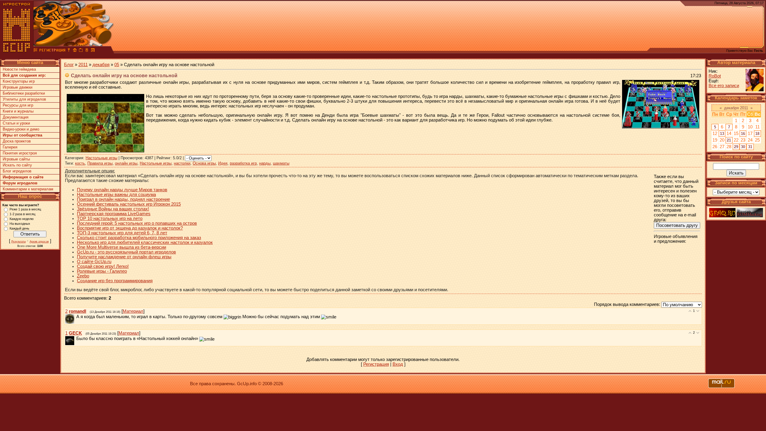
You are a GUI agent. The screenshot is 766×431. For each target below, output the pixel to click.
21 (729, 140)
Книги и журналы (18, 111)
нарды (264, 163)
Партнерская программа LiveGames (114, 213)
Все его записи (724, 85)
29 (736, 147)
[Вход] (69, 50)
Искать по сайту (17, 165)
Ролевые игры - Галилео (102, 271)
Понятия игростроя (20, 153)
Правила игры (100, 163)
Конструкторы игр (19, 81)
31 (750, 147)
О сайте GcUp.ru (94, 261)
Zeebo (83, 276)
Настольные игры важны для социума (116, 194)
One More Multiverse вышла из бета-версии (121, 247)
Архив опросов (39, 241)
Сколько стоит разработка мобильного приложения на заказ (139, 237)
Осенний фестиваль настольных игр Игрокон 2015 (129, 204)
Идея (222, 163)
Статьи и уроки (16, 123)
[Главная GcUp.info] (17, 50)
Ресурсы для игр (18, 105)
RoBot (715, 76)
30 (743, 147)
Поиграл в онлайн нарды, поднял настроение (123, 199)
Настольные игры (101, 158)
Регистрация (376, 364)
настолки (182, 163)
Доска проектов (17, 141)
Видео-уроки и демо (21, 129)
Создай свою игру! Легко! (103, 266)
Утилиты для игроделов (24, 99)
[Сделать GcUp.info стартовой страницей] (75, 50)
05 (116, 64)
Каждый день (19, 228)
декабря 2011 (736, 108)
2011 (83, 64)
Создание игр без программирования (115, 280)
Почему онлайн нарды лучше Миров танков (122, 189)
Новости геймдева (19, 69)
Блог (69, 64)
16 (743, 133)
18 (757, 133)
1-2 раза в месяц (22, 214)
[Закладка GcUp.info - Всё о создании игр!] (81, 50)
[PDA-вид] (87, 50)
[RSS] (93, 50)
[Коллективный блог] (36, 50)
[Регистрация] (52, 50)
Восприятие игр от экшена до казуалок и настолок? (130, 228)
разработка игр (243, 163)
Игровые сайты (16, 159)
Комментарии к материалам (28, 189)
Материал (133, 311)
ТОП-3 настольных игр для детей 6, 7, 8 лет (122, 232)
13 (722, 133)
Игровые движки (17, 87)
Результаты (18, 241)
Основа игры (204, 163)
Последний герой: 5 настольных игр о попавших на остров (137, 223)
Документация (15, 117)
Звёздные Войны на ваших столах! (113, 209)
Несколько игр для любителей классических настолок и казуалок (145, 242)
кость (80, 163)
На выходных (20, 223)
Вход (398, 364)
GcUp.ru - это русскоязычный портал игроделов (126, 252)
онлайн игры (126, 163)
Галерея (10, 147)
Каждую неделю (22, 219)
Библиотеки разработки (24, 93)
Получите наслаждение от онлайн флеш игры (124, 256)
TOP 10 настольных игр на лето (109, 218)
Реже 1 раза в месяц (25, 209)
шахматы (281, 163)
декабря (101, 64)
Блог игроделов (17, 171)
